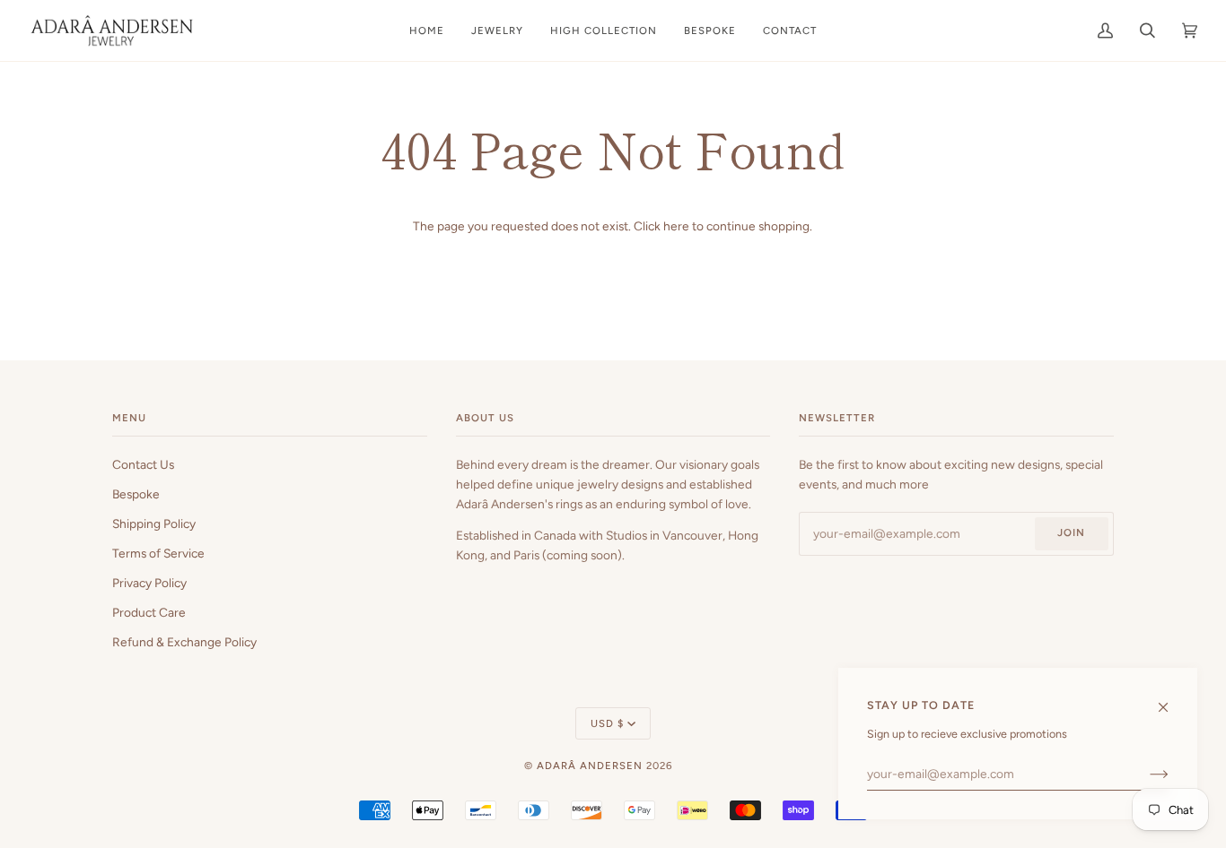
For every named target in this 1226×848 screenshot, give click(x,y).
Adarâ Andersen (590, 765)
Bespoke (136, 494)
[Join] (1145, 773)
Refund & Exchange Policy (184, 642)
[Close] (1170, 699)
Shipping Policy (154, 523)
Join (1071, 532)
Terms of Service (158, 553)
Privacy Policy (149, 582)
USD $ (607, 723)
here (676, 226)
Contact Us (143, 464)
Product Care (149, 612)
